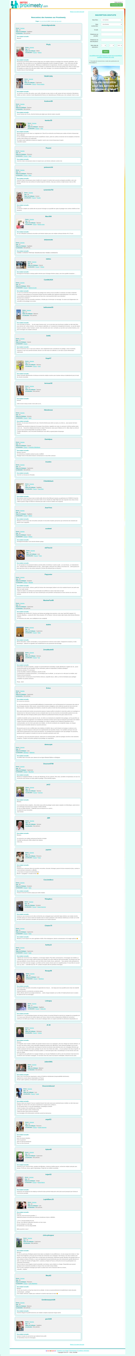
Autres (34, 224)
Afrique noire (41, 224)
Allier (39, 632)
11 (58, 21)
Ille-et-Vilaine (40, 84)
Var (39, 657)
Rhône (42, 267)
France (35, 52)
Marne (40, 52)
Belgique (26, 752)
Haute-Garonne (41, 907)
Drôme (40, 1033)
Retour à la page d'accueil (77, 11)
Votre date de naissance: (94, 46)
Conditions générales (83, 1350)
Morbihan (41, 978)
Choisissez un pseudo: (94, 35)
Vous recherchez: (94, 25)
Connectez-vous (116, 5)
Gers (39, 366)
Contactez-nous (61, 1350)
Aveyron (40, 792)
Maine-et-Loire (33, 287)
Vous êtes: (95, 20)
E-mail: (96, 30)
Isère (30, 887)
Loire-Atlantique (33, 1283)
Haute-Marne (41, 1182)
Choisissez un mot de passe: (94, 40)
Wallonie (32, 752)
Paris (40, 556)
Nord (30, 156)
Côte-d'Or (43, 1009)
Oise (42, 128)
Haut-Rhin (41, 489)
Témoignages (73, 1350)
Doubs (39, 198)
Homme (22, 28)
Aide (67, 1350)
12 (60, 21)
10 (55, 21)
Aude (30, 953)
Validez (105, 51)
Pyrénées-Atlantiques (34, 447)
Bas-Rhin (31, 771)
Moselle (31, 582)
